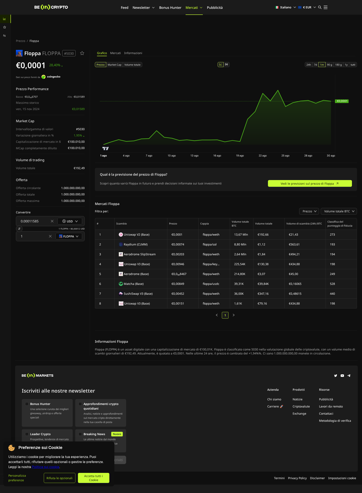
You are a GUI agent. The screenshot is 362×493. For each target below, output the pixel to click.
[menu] (5, 27)
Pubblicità (215, 7)
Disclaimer (317, 478)
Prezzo (20, 41)
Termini (279, 478)
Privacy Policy (297, 478)
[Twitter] (336, 376)
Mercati (192, 7)
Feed (124, 7)
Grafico (102, 53)
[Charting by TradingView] (105, 148)
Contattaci (326, 413)
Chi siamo (274, 399)
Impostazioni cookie (342, 478)
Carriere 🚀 (275, 406)
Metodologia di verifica (335, 421)
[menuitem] (5, 19)
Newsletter (141, 7)
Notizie (298, 399)
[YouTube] (342, 376)
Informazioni (133, 53)
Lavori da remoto (331, 406)
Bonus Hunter (170, 7)
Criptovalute (301, 406)
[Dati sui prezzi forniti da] (50, 77)
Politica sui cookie (45, 467)
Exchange (299, 413)
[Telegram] (349, 376)
